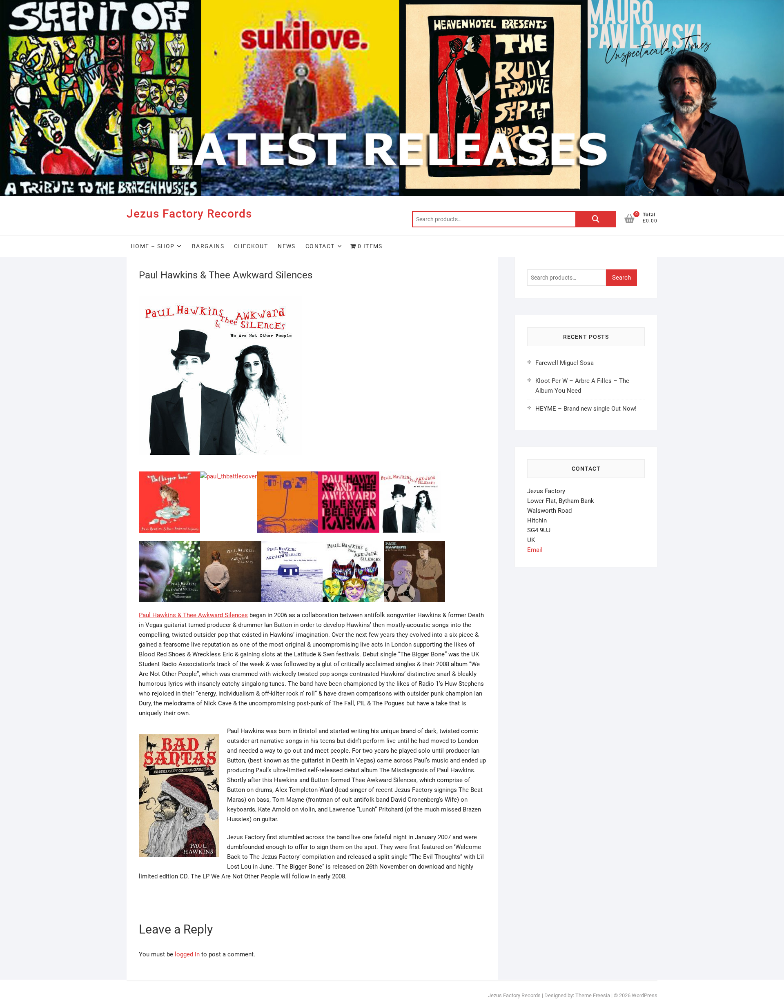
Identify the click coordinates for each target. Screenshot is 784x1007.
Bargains (208, 246)
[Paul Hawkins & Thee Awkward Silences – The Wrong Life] (414, 545)
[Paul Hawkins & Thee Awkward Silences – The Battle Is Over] (228, 476)
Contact (320, 246)
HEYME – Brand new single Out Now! (586, 408)
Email (535, 550)
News (287, 246)
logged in (187, 954)
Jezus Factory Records (189, 213)
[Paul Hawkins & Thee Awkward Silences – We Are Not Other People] (410, 476)
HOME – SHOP (152, 246)
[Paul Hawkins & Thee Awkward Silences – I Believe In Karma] (348, 476)
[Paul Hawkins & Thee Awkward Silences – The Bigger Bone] (169, 476)
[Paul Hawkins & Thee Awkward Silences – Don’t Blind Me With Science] (287, 476)
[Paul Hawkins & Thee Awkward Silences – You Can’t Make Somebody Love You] (353, 545)
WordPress (644, 995)
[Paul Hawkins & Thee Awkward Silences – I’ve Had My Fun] (230, 545)
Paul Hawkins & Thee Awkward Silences (193, 615)
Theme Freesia (592, 995)
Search (595, 219)
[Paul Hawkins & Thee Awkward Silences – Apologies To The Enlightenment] (169, 545)
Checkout (251, 246)
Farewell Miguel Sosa (564, 363)
